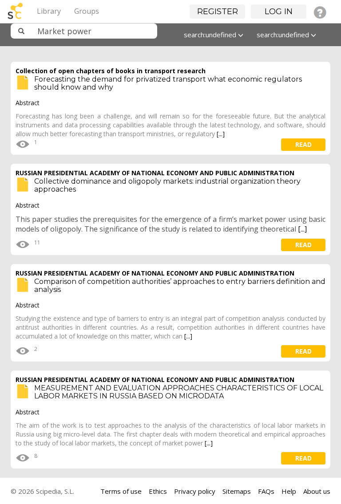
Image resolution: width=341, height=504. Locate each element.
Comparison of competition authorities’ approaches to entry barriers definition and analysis (179, 285)
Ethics (158, 491)
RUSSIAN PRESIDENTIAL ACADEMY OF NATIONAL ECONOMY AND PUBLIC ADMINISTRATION (155, 173)
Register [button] (217, 11)
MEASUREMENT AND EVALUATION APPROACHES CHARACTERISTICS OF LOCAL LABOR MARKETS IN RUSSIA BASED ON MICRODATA (178, 392)
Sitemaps (236, 491)
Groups (86, 11)
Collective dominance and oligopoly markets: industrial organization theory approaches (167, 185)
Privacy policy (194, 491)
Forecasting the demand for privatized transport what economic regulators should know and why (168, 83)
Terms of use (121, 491)
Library (49, 11)
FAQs (266, 491)
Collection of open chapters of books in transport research (111, 71)
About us (316, 491)
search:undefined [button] (211, 34)
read (303, 144)
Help (289, 491)
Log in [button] (279, 11)
